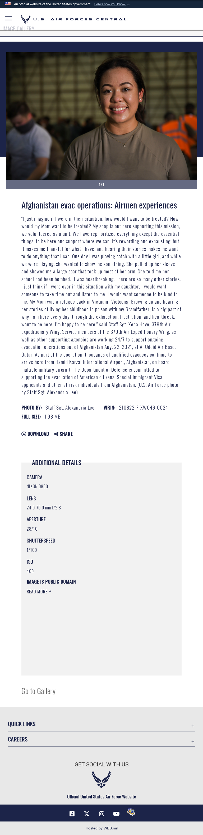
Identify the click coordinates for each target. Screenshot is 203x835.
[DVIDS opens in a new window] (131, 812)
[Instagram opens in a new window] (101, 814)
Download (37, 433)
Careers (17, 739)
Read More (38, 591)
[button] (112, 4)
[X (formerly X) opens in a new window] (87, 814)
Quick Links (21, 723)
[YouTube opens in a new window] (116, 814)
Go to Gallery (38, 690)
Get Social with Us (101, 764)
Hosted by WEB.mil (102, 828)
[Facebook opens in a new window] (72, 814)
